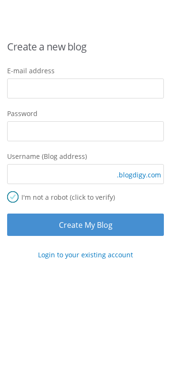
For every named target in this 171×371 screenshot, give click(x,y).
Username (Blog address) (47, 156)
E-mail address (31, 70)
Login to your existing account (85, 254)
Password (22, 113)
